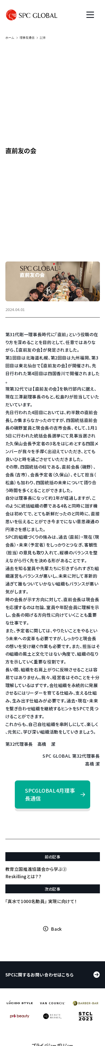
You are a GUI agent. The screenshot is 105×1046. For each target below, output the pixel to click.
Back (56, 929)
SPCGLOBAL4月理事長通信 (50, 794)
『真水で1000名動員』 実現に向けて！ (41, 901)
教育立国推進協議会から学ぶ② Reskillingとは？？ (36, 873)
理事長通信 (27, 37)
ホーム (9, 37)
